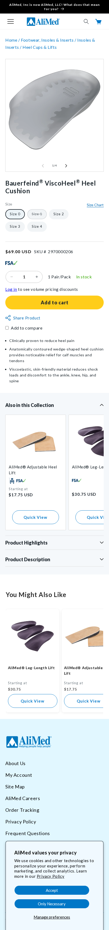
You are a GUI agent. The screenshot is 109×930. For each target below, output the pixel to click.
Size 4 (37, 226)
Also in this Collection (29, 405)
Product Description (27, 559)
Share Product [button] (26, 317)
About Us (15, 763)
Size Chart (95, 205)
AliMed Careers (22, 798)
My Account (18, 775)
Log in (11, 289)
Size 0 (15, 214)
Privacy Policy (50, 876)
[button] (10, 21)
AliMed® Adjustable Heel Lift (33, 469)
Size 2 (58, 214)
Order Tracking (22, 810)
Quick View (35, 517)
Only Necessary (52, 903)
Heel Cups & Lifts (39, 47)
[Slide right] (66, 166)
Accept (52, 890)
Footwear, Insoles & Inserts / (49, 39)
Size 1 (39, 215)
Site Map (15, 786)
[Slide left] (43, 166)
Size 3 (15, 226)
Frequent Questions (27, 833)
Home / (13, 39)
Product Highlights (26, 543)
